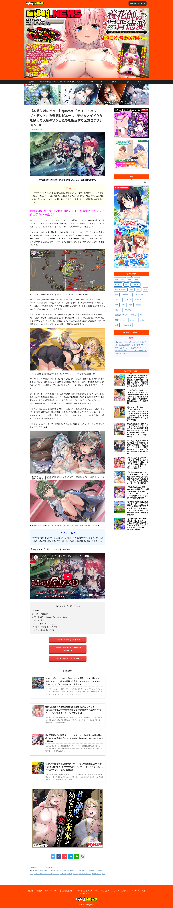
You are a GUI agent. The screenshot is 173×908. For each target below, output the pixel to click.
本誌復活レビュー (84, 874)
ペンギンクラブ (134, 891)
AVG (129, 279)
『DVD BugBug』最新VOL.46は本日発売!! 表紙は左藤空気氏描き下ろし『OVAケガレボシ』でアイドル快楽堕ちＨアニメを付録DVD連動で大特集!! (138, 492)
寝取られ (118, 310)
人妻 (116, 325)
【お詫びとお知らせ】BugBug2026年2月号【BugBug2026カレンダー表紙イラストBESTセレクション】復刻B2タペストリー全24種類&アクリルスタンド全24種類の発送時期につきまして (131, 347)
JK (141, 315)
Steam (78, 870)
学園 (126, 284)
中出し (133, 315)
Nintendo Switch (63, 870)
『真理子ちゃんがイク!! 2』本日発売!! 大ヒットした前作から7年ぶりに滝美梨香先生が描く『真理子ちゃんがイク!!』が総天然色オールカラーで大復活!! (138, 477)
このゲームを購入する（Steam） (67, 658)
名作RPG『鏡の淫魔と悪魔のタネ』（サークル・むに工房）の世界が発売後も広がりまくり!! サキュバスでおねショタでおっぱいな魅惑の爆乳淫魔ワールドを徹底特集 (137, 508)
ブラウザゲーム (130, 310)
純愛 (130, 305)
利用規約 (39, 891)
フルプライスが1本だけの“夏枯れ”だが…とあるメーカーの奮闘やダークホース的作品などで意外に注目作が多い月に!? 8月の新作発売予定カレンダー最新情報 (137, 396)
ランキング (135, 284)
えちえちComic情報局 (119, 891)
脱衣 (103, 874)
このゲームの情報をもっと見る (67, 639)
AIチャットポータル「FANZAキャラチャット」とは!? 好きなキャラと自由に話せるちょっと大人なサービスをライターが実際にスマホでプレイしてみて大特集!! (137, 413)
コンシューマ (90, 870)
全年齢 (75, 874)
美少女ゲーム (33, 82)
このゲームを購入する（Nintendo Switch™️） (67, 649)
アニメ (92, 82)
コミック (133, 320)
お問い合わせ (81, 891)
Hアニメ (138, 300)
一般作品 (139, 82)
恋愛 (116, 305)
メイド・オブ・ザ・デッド (43, 874)
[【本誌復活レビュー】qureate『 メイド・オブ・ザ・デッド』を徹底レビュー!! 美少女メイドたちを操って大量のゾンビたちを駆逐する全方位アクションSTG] (70, 856)
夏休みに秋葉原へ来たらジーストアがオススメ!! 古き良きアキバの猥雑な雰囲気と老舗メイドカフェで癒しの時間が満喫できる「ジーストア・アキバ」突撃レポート (137, 430)
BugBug (127, 82)
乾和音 (69, 874)
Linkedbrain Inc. (50, 870)
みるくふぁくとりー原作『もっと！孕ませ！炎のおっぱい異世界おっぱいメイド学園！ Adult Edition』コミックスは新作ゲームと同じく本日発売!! (137, 463)
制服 (116, 295)
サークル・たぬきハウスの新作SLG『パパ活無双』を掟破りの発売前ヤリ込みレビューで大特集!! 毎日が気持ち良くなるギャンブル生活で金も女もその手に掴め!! (137, 447)
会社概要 (30, 891)
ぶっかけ (99, 870)
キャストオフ (126, 325)
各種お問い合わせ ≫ (137, 3)
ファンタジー (138, 295)
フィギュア (127, 300)
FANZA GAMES (120, 289)
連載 (145, 289)
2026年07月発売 (68, 82)
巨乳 (136, 279)
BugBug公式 (105, 891)
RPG (138, 289)
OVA (123, 305)
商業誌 (138, 305)
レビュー (42, 867)
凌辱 (131, 289)
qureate (73, 870)
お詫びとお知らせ (68, 891)
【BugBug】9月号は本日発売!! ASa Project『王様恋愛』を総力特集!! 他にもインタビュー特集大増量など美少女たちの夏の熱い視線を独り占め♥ (137, 380)
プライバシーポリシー (52, 891)
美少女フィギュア (121, 315)
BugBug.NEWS (93, 891)
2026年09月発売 (45, 82)
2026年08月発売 (57, 82)
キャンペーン (80, 82)
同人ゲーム (104, 82)
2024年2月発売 (37, 870)
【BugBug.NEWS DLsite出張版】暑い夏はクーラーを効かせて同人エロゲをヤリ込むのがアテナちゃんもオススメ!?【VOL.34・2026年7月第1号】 (137, 524)
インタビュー (116, 82)
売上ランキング (120, 320)
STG (83, 870)
